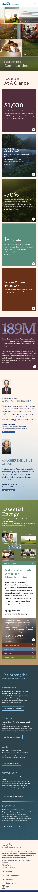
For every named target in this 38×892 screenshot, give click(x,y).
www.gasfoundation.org (16, 613)
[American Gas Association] (19, 845)
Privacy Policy (6, 865)
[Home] (35, 3)
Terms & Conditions (8, 867)
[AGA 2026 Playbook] (18, 3)
